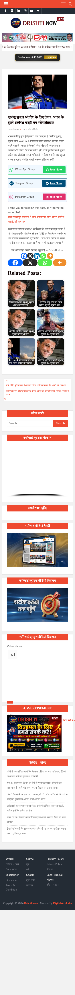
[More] (50, 256)
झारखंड (29, 885)
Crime (30, 859)
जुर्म (27, 864)
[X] (30, 256)
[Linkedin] (36, 256)
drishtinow (13, 129)
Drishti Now (31, 903)
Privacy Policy (55, 859)
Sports (30, 875)
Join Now (56, 169)
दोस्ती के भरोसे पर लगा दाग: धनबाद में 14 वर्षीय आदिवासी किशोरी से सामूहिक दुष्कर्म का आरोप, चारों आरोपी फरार (37, 797)
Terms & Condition (11, 887)
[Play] (10, 702)
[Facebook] (24, 256)
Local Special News (55, 877)
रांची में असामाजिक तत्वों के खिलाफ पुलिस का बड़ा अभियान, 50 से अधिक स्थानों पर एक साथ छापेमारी (36, 774)
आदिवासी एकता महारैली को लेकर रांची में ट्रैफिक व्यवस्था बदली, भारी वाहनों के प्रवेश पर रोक (35, 808)
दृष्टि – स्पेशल (53, 885)
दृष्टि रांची (30, 880)
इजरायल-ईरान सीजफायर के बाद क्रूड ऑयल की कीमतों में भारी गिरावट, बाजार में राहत (37, 393)
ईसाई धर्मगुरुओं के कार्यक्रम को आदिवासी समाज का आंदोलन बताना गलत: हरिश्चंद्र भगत (36, 831)
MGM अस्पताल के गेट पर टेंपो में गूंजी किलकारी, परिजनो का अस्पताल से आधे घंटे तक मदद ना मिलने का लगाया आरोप (34, 785)
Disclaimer (12, 875)
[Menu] (5, 3)
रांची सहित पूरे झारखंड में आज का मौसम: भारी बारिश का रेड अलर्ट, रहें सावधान (36, 385)
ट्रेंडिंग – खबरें (12, 864)
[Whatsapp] (43, 256)
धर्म (27, 869)
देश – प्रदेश (11, 869)
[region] (37, 471)
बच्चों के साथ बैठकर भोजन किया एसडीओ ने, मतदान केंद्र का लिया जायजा (36, 819)
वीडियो (50, 869)
